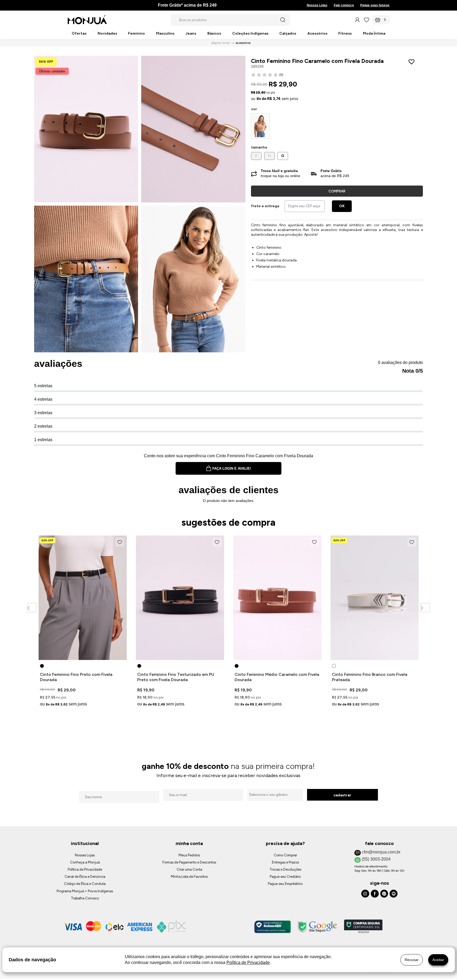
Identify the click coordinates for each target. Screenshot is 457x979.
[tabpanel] (82, 622)
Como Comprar (285, 855)
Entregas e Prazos (285, 862)
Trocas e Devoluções (285, 869)
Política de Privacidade (85, 869)
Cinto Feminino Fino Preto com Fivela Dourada (76, 677)
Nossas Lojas (317, 5)
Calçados (287, 34)
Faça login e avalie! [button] (231, 468)
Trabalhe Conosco (85, 898)
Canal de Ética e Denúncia (85, 877)
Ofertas (79, 34)
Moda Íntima (374, 34)
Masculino (165, 34)
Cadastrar (342, 795)
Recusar (412, 960)
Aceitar (438, 960)
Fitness (345, 34)
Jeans (190, 34)
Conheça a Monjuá (85, 862)
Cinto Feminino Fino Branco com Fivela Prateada (369, 677)
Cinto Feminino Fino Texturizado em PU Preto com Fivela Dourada (175, 677)
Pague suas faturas (375, 5)
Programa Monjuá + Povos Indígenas (85, 891)
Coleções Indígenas (250, 34)
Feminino (136, 34)
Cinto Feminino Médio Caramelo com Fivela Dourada (277, 677)
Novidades (107, 34)
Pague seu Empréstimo (285, 884)
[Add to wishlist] (412, 62)
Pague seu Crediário (285, 877)
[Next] (425, 607)
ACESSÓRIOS (243, 43)
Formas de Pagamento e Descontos (189, 862)
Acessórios (317, 34)
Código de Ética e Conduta (85, 884)
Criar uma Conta (189, 869)
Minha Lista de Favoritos (189, 877)
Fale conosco (344, 5)
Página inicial (220, 43)
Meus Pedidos (189, 855)
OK (342, 206)
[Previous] (31, 607)
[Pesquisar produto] (283, 20)
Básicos (214, 34)
